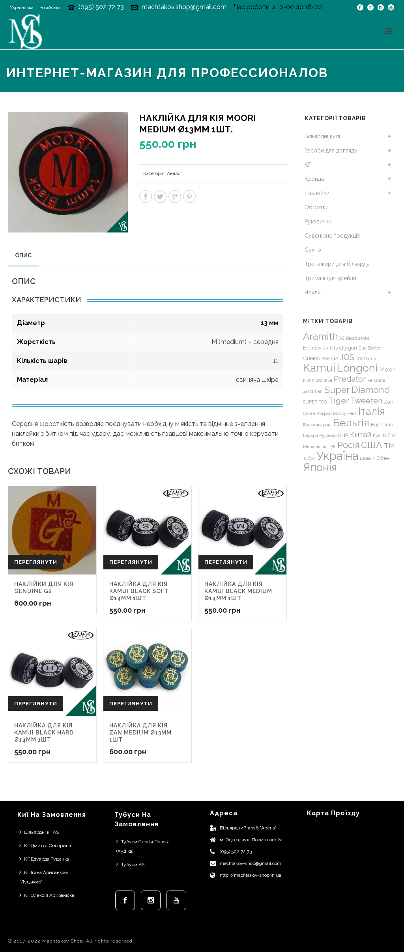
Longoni (357, 368)
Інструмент (345, 413)
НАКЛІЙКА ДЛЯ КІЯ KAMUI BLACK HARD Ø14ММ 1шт (44, 732)
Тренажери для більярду (337, 264)
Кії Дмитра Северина (47, 845)
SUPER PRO (315, 402)
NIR (306, 380)
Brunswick (315, 347)
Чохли (313, 292)
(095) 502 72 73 (101, 7)
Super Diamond (357, 389)
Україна (337, 456)
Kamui (319, 367)
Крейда (314, 179)
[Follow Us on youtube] (176, 900)
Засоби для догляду (331, 150)
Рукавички (318, 221)
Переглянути (35, 562)
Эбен (383, 458)
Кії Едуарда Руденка (46, 859)
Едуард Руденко (320, 435)
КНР (343, 435)
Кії (307, 165)
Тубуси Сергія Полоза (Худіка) (143, 846)
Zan (388, 401)
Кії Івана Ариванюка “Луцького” (43, 877)
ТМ (389, 446)
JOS (347, 357)
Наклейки (317, 193)
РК (333, 446)
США (371, 444)
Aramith (320, 336)
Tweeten (366, 400)
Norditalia (322, 380)
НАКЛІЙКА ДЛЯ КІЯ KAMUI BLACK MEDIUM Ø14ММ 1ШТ (238, 591)
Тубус (309, 458)
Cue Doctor (370, 348)
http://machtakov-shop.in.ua (250, 875)
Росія (348, 445)
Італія (371, 411)
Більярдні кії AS (41, 832)
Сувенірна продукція (332, 235)
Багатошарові (317, 424)
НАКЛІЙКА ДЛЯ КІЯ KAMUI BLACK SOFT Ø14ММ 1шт (139, 591)
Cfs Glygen (343, 347)
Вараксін (382, 424)
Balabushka (358, 338)
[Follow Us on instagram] (151, 900)
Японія (320, 467)
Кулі (377, 435)
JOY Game (366, 358)
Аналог (174, 173)
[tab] (23, 255)
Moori (387, 369)
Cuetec (311, 358)
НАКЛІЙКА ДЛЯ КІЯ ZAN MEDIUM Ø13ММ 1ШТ (140, 732)
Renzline (376, 380)
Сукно (313, 250)
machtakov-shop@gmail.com (250, 863)
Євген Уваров (317, 413)
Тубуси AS (132, 864)
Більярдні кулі (322, 136)
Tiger (338, 400)
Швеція (367, 458)
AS (341, 338)
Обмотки (317, 207)
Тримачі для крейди (330, 278)
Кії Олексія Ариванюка (49, 895)
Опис (23, 255)
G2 (334, 358)
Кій (387, 435)
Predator (350, 379)
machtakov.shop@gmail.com (184, 7)
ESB (325, 358)
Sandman (313, 391)
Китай (360, 434)
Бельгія (351, 422)
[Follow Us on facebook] (125, 900)
